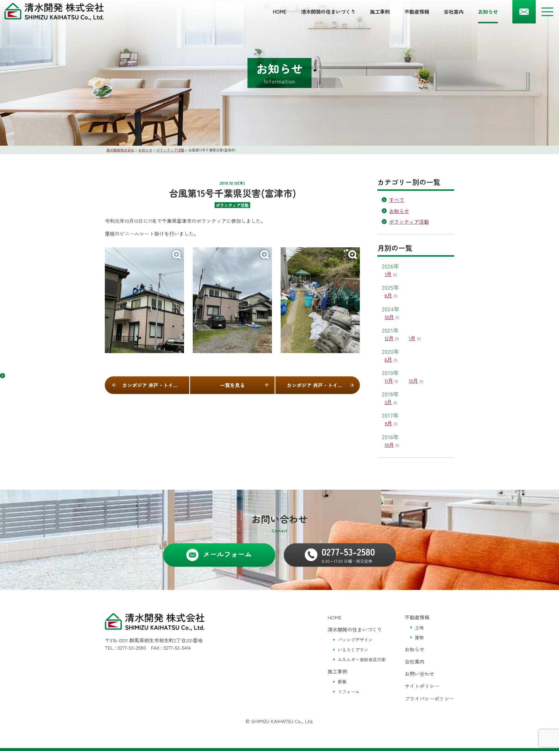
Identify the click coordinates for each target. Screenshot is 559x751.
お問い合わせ (419, 673)
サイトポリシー (422, 686)
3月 (388, 402)
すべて (396, 199)
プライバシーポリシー (429, 698)
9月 (388, 423)
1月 (412, 338)
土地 (419, 627)
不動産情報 (416, 11)
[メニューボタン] (547, 11)
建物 (419, 637)
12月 (389, 338)
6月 (388, 295)
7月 (388, 274)
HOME (279, 11)
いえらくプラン (353, 649)
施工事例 (380, 11)
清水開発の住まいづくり (328, 11)
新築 (342, 681)
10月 (389, 316)
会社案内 (454, 11)
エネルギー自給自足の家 (362, 659)
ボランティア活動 (409, 221)
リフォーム (349, 691)
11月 (389, 380)
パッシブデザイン (355, 640)
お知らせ (488, 11)
